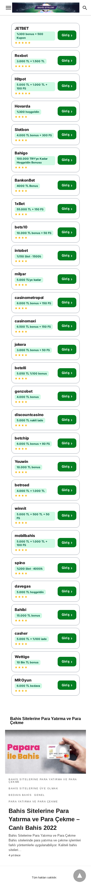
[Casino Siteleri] (45, 8)
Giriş (67, 35)
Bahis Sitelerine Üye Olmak (33, 788)
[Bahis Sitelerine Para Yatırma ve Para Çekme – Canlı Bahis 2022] (45, 752)
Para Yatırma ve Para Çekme (33, 801)
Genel (39, 795)
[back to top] (79, 875)
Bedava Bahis (20, 795)
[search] (85, 8)
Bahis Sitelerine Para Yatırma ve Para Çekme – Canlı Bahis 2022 (44, 819)
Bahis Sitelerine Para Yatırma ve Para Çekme (43, 780)
